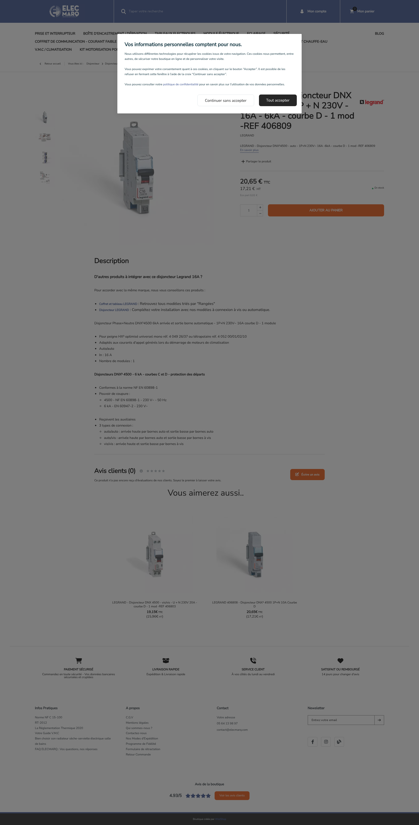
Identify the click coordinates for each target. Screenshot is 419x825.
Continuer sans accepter (226, 100)
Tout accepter (278, 100)
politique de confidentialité (181, 85)
